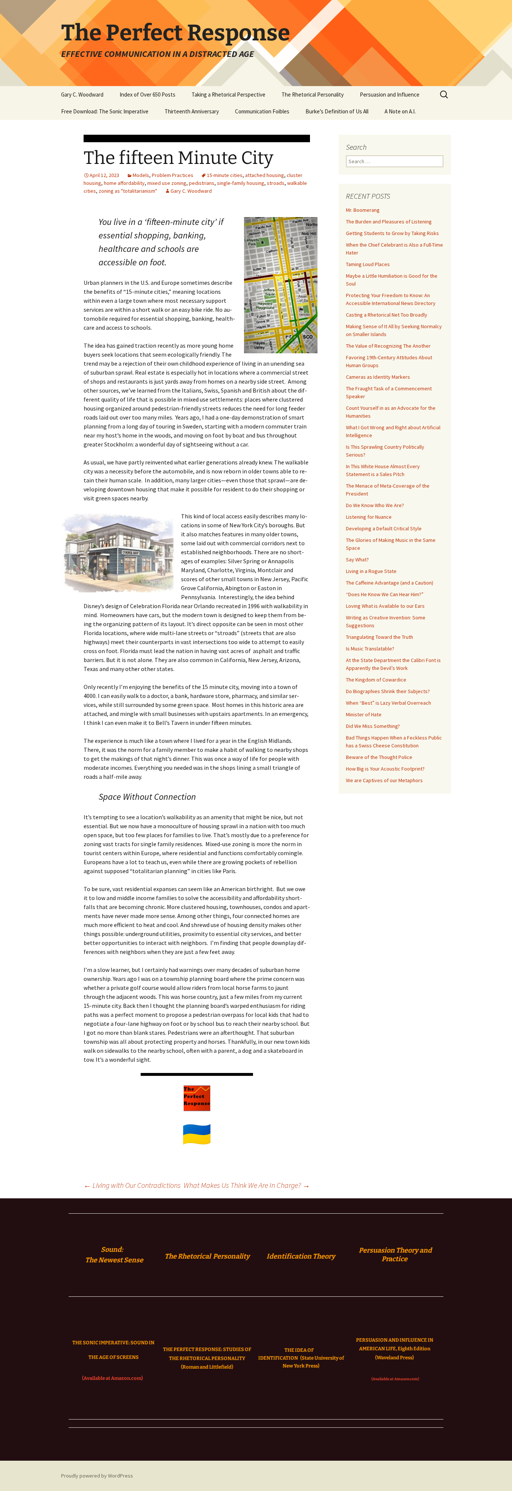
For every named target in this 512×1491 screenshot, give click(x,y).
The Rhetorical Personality (312, 94)
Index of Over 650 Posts (147, 94)
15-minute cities (225, 175)
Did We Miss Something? (373, 726)
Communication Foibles (262, 111)
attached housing (264, 175)
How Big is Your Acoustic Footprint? (385, 768)
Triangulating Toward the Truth (379, 637)
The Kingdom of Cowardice (376, 679)
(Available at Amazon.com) (112, 1378)
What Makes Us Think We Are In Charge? (247, 1185)
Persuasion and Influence (389, 94)
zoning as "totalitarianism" (128, 190)
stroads (275, 183)
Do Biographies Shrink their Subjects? (388, 691)
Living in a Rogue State (371, 571)
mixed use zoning (166, 183)
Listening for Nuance (369, 516)
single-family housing (240, 183)
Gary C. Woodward (82, 94)
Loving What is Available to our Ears (385, 606)
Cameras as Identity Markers (378, 376)
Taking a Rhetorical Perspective (228, 94)
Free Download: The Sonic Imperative (104, 111)
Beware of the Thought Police (379, 757)
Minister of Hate (364, 714)
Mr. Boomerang (363, 210)
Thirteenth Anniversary (192, 111)
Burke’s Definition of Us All (336, 111)
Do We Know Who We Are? (375, 505)
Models (141, 175)
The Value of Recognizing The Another (388, 345)
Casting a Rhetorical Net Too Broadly (386, 314)
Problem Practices (172, 175)
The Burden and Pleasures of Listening (389, 221)
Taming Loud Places (368, 264)
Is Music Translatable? (370, 648)
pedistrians (201, 183)
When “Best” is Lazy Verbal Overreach (388, 702)
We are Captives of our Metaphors (384, 780)
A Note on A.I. (400, 111)
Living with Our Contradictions (132, 1185)
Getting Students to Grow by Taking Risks (392, 233)
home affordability (124, 183)
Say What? (357, 559)
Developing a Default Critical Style (384, 528)
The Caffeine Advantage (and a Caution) (389, 582)
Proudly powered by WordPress (97, 1475)
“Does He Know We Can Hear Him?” (385, 594)
